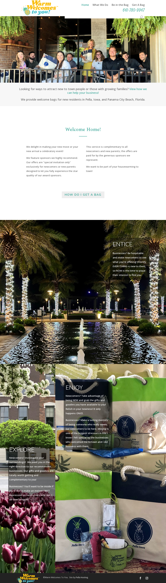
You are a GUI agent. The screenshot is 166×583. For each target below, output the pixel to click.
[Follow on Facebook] (140, 578)
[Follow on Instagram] (146, 578)
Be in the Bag (120, 5)
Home (85, 5)
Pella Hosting (82, 577)
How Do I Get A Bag (83, 195)
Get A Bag (138, 5)
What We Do (100, 5)
